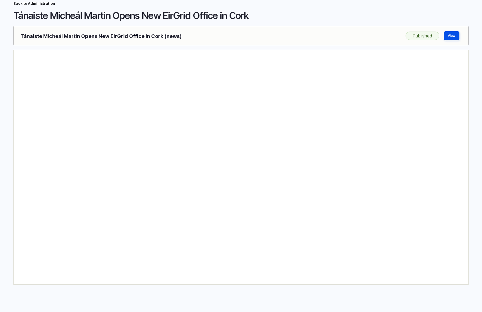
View (452, 36)
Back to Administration (34, 3)
